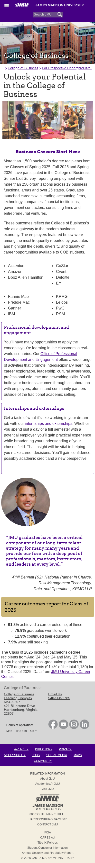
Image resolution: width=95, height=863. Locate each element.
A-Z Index (21, 749)
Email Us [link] (55, 694)
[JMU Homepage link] (47, 809)
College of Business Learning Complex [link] (19, 696)
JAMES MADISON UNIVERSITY (53, 858)
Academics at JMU (47, 783)
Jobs (36, 755)
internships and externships (48, 423)
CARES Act (47, 837)
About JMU (47, 778)
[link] (53, 728)
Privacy (65, 749)
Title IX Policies (48, 842)
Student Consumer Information (47, 847)
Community (43, 761)
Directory (43, 749)
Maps (78, 755)
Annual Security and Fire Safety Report (47, 853)
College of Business (23, 67)
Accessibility (15, 755)
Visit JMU (47, 789)
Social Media (56, 755)
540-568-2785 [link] (59, 698)
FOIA (47, 832)
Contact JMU (47, 824)
